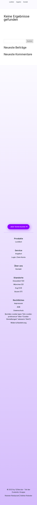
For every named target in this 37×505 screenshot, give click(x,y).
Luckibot (11, 2)
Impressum (18, 303)
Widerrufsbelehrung (18, 323)
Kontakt (25, 2)
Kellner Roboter (26, 496)
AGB (18, 307)
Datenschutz (19, 310)
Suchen (29, 41)
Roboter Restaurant (12, 496)
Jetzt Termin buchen (18, 227)
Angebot (18, 2)
